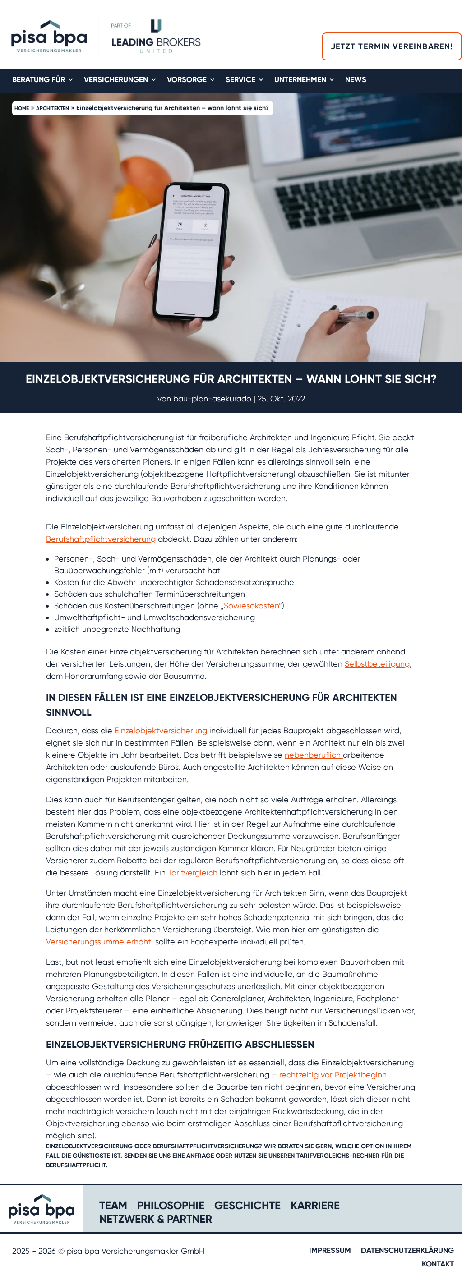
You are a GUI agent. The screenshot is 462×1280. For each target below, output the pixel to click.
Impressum (330, 1251)
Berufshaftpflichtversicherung (101, 538)
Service (240, 80)
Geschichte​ (247, 1206)
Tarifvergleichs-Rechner (337, 1156)
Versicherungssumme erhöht (98, 941)
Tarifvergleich (192, 872)
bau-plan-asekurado (212, 398)
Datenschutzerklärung (407, 1251)
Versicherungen (116, 80)
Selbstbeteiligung (377, 663)
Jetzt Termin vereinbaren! (392, 46)
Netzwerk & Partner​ (155, 1220)
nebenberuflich (314, 755)
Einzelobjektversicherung (161, 730)
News (355, 80)
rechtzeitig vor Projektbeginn (333, 1074)
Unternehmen (300, 80)
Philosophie (170, 1206)
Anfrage (200, 1156)
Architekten (52, 108)
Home (21, 108)
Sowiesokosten (251, 605)
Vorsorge (187, 80)
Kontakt (438, 1264)
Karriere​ (315, 1206)
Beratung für (38, 80)
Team (113, 1206)
